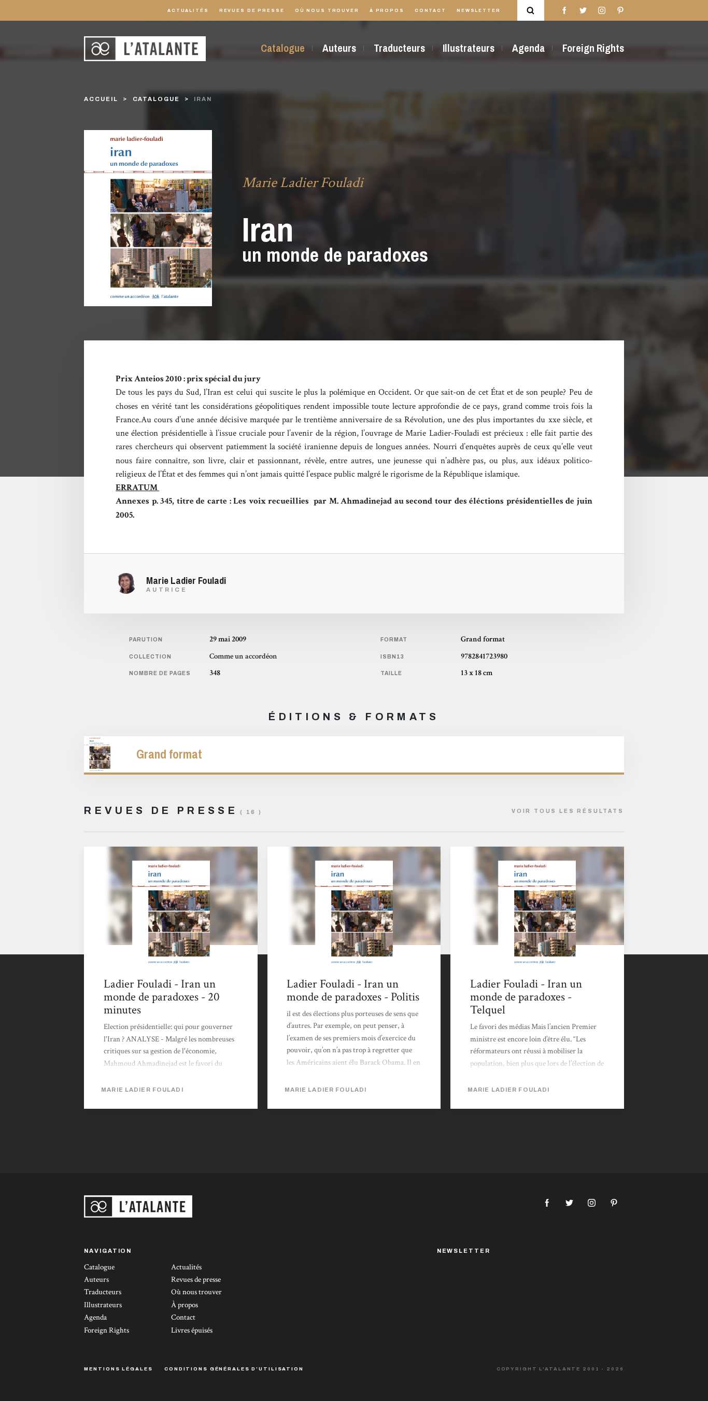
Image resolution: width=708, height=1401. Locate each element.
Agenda (528, 48)
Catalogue (283, 48)
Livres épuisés (192, 1330)
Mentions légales (118, 1368)
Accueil (101, 99)
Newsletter (479, 10)
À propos (387, 10)
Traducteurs (399, 48)
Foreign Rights (593, 48)
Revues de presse (252, 10)
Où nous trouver (327, 10)
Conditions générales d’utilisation (234, 1368)
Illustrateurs (468, 48)
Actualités (188, 10)
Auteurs (339, 48)
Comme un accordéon (243, 656)
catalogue (156, 99)
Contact (430, 10)
